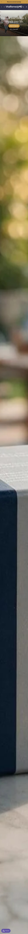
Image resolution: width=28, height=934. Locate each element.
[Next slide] (26, 1)
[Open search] (4, 6)
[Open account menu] (23, 6)
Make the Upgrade (14, 25)
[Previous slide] (1, 1)
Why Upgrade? (14, 29)
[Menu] (1, 6)
